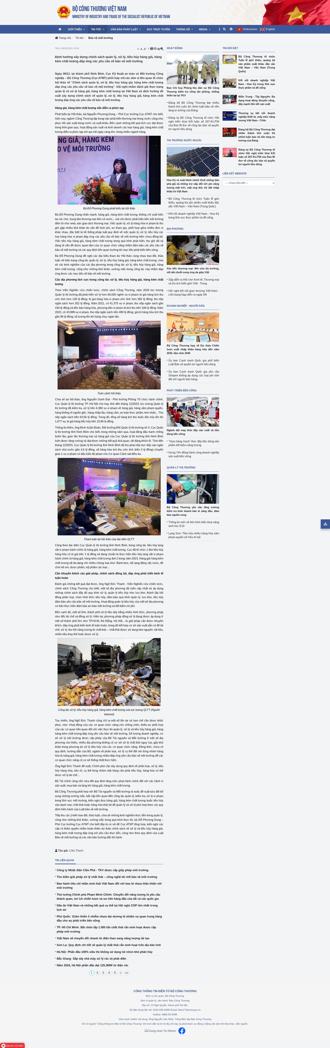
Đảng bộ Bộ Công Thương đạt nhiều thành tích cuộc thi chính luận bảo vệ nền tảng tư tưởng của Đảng (193, 106)
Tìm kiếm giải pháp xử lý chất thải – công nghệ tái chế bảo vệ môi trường (107, 877)
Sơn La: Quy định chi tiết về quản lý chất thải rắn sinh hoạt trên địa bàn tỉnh (109, 945)
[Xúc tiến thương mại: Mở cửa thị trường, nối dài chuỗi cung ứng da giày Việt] (193, 249)
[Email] (155, 48)
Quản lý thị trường (181, 467)
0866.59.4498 (169, 1014)
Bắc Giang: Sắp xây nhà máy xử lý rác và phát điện (91, 958)
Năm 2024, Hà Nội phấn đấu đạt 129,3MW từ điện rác (92, 965)
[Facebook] (181, 1030)
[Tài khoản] (231, 29)
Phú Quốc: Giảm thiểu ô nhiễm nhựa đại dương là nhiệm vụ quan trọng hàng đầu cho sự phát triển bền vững (109, 918)
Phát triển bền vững (182, 390)
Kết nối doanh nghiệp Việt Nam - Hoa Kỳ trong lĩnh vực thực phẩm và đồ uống (256, 84)
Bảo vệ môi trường (100, 37)
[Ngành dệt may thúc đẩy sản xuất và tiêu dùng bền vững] (193, 411)
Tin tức (79, 37)
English (270, 29)
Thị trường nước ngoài (184, 140)
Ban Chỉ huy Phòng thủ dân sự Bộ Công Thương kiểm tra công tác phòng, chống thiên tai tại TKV (193, 91)
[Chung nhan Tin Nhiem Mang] (160, 1031)
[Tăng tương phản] (158, 48)
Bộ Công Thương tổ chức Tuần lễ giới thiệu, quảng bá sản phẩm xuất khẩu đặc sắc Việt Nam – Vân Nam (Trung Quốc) (193, 202)
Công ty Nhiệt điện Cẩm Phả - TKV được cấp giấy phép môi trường (102, 870)
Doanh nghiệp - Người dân (186, 305)
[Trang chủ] (114, 12)
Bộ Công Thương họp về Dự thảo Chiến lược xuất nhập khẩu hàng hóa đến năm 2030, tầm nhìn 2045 (193, 349)
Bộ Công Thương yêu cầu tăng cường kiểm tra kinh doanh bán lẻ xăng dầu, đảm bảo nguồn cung (193, 511)
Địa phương (175, 228)
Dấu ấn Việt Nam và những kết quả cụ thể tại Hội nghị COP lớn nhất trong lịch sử (107, 907)
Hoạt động (175, 48)
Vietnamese (250, 29)
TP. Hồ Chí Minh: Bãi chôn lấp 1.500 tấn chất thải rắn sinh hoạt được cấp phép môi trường (106, 929)
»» (126, 972)
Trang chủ (64, 37)
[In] (151, 48)
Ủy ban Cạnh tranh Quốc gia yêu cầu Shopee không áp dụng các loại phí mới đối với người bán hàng (193, 375)
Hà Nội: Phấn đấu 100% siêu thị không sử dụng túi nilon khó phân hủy (104, 952)
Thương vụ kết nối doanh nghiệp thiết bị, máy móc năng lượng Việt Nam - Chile (256, 117)
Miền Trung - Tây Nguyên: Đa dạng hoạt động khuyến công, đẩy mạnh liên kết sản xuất (256, 100)
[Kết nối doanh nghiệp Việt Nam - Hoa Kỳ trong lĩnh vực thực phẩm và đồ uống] (230, 83)
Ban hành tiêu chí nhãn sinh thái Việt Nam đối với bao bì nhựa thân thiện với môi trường (109, 885)
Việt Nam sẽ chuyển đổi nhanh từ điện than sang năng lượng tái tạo (103, 938)
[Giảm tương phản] (162, 48)
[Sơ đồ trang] (325, 524)
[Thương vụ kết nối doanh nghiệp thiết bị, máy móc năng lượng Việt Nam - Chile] (230, 116)
